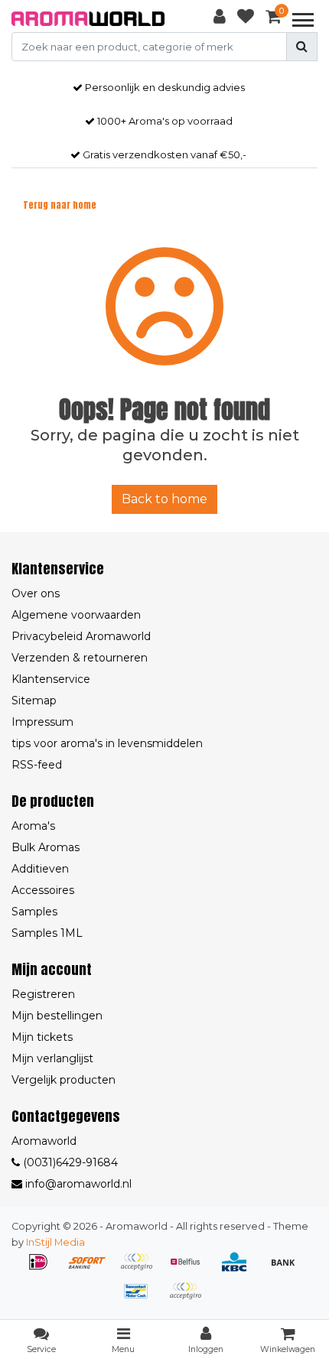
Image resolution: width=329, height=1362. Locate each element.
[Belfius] (190, 1269)
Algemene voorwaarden (76, 615)
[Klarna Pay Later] (141, 1269)
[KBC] (239, 1269)
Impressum (42, 722)
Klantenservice (50, 679)
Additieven (40, 869)
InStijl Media (55, 1242)
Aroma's (33, 826)
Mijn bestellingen (57, 1015)
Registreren (43, 994)
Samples (34, 911)
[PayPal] (189, 1298)
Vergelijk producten (63, 1080)
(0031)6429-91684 (69, 1162)
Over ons (35, 593)
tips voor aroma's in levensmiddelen (107, 743)
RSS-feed (36, 765)
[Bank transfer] (287, 1269)
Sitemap (34, 700)
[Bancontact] (141, 1298)
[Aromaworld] (87, 18)
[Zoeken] (302, 46)
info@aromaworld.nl (78, 1184)
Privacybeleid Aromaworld (81, 636)
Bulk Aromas (45, 847)
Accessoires (42, 890)
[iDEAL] (43, 1269)
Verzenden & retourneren (79, 658)
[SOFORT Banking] (92, 1269)
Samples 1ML (47, 933)
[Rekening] (219, 19)
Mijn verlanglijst (52, 1058)
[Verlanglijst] (245, 19)
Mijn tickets (42, 1037)
